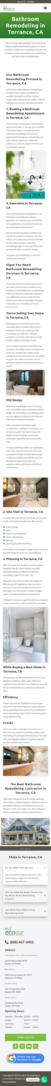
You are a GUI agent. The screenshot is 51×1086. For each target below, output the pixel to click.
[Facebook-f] (15, 1046)
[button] (45, 7)
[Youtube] (29, 1046)
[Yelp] (35, 1046)
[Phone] (44, 1079)
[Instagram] (22, 1046)
